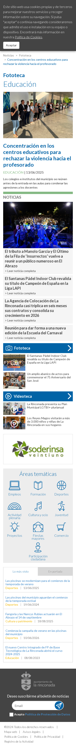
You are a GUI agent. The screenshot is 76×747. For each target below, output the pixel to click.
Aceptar (11, 45)
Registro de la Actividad (18, 741)
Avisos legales (32, 732)
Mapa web (10, 732)
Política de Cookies (16, 736)
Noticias (8, 55)
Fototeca (25, 55)
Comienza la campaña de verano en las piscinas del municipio (35, 632)
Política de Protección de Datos (47, 714)
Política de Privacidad (47, 736)
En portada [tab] (55, 571)
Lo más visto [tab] (21, 571)
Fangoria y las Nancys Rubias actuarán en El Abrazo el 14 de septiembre (33, 615)
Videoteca (23, 396)
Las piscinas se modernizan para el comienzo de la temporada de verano (37, 582)
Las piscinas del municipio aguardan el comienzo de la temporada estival (36, 599)
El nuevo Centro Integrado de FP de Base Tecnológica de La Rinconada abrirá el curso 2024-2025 (33, 650)
